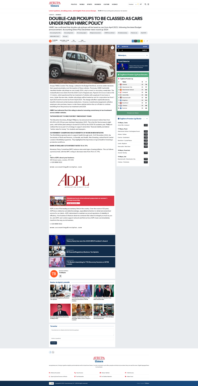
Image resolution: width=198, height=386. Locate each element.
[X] (53, 352)
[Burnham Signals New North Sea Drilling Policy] (60, 309)
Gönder (53, 343)
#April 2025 (143, 32)
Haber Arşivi (130, 376)
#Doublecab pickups (122, 32)
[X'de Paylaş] (135, 41)
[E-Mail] (60, 276)
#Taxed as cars (134, 32)
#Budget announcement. (95, 32)
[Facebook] (50, 352)
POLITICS (74, 4)
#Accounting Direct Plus (55, 32)
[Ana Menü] (147, 4)
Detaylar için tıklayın (133, 113)
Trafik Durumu (130, 372)
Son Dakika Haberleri (106, 376)
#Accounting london (68, 32)
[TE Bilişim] (54, 273)
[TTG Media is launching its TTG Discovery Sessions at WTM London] (82, 290)
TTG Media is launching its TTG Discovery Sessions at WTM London (81, 299)
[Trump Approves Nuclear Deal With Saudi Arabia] (104, 290)
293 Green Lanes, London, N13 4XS (62, 160)
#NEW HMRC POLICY (54, 36)
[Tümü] (147, 55)
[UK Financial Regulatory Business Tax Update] (60, 290)
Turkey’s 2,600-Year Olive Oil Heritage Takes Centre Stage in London (81, 318)
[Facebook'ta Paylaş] (133, 41)
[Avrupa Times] (55, 4)
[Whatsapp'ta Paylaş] (138, 41)
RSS (52, 383)
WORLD (82, 4)
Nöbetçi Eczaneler (55, 372)
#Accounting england (81, 32)
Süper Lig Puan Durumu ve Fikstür (59, 376)
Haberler (51, 14)
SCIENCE (114, 4)
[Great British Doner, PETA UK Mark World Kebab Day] (104, 309)
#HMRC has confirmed (109, 32)
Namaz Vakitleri (106, 372)
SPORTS (89, 4)
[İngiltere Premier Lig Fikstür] (147, 118)
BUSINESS (98, 4)
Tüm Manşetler (80, 376)
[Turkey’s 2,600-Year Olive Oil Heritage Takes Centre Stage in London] (82, 309)
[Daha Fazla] (141, 41)
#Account (65, 36)
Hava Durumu (79, 372)
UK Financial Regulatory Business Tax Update (112, 11)
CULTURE (106, 4)
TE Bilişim (62, 272)
